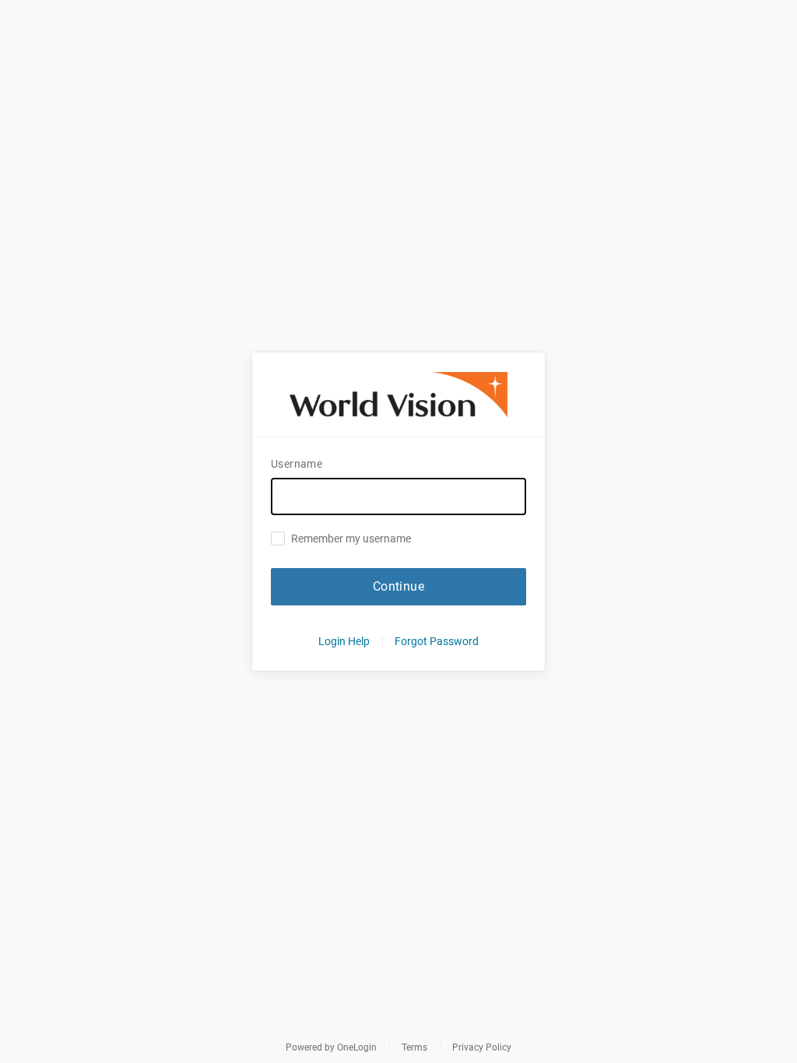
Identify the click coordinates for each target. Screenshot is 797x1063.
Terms (414, 1047)
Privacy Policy (481, 1047)
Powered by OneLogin (331, 1047)
